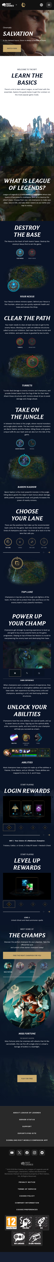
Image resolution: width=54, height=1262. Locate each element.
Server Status (27, 1120)
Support (27, 1126)
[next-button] (49, 552)
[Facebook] (27, 1152)
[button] (12, 48)
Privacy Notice (27, 1182)
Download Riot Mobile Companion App (27, 1140)
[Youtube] (11, 1152)
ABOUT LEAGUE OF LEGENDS (27, 1113)
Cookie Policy (27, 1196)
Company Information (27, 1203)
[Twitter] (19, 1152)
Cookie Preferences (27, 1210)
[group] (26, 253)
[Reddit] (42, 1152)
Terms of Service (27, 1189)
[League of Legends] (23, 4)
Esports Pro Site (27, 1133)
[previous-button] (44, 552)
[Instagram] (34, 1152)
